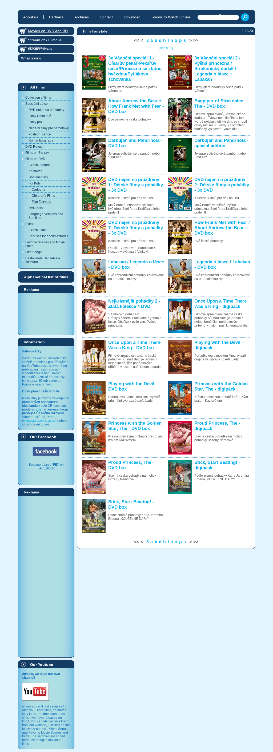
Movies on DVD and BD (48, 31)
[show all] (166, 48)
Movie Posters (40, 49)
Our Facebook (43, 437)
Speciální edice (36, 104)
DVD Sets (36, 208)
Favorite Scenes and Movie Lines (45, 244)
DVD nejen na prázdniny (46, 110)
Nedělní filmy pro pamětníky (49, 128)
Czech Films (37, 230)
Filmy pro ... (37, 122)
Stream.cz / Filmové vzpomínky (45, 41)
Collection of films (38, 97)
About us (30, 17)
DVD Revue (34, 146)
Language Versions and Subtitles (46, 216)
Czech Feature (39, 165)
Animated (35, 171)
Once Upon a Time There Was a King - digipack (220, 304)
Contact (106, 17)
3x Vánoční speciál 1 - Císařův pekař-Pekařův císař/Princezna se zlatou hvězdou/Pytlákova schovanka (135, 68)
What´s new (31, 58)
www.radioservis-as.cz (39, 421)
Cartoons (38, 189)
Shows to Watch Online (170, 17)
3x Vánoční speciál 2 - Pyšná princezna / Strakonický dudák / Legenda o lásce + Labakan (217, 68)
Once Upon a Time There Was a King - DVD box (134, 345)
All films (37, 87)
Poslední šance (40, 134)
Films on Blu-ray (37, 153)
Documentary (38, 177)
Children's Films (43, 196)
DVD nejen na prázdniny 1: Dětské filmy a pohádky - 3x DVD (135, 185)
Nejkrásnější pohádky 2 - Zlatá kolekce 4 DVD (134, 304)
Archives (81, 17)
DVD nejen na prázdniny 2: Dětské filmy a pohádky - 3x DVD (221, 185)
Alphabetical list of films (46, 277)
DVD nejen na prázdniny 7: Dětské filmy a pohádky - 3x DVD (135, 228)
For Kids (35, 183)
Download (132, 17)
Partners (56, 17)
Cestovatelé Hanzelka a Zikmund (42, 260)
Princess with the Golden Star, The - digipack (221, 386)
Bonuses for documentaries (48, 236)
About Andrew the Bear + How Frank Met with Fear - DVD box (136, 106)
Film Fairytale (41, 202)
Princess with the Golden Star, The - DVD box (135, 426)
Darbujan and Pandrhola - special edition (221, 143)
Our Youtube (41, 664)
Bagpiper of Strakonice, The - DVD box (219, 103)
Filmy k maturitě (40, 116)
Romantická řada (41, 140)
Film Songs (33, 252)
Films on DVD (35, 159)
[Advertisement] (46, 314)
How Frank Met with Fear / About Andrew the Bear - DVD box (222, 228)
